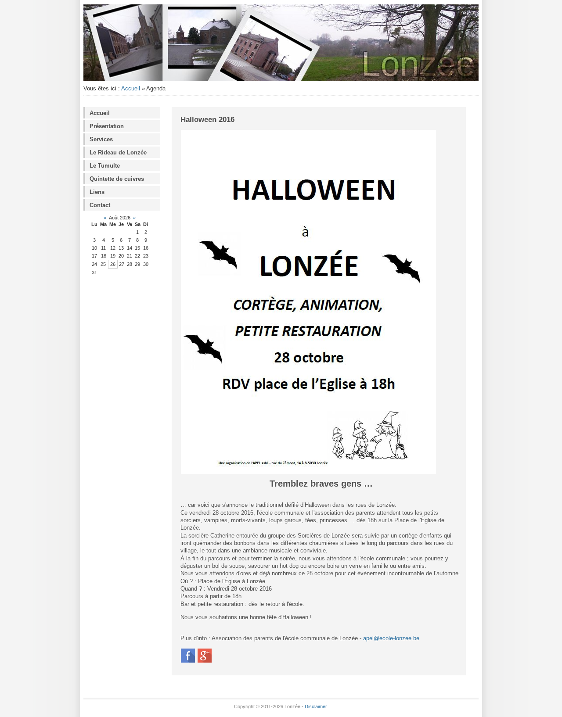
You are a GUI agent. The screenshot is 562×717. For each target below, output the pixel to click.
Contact (100, 205)
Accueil (130, 88)
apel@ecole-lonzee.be (391, 638)
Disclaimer (316, 706)
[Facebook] (187, 661)
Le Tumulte (105, 165)
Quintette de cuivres (117, 179)
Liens (97, 192)
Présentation (107, 126)
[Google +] (204, 661)
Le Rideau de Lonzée (118, 152)
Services (101, 139)
